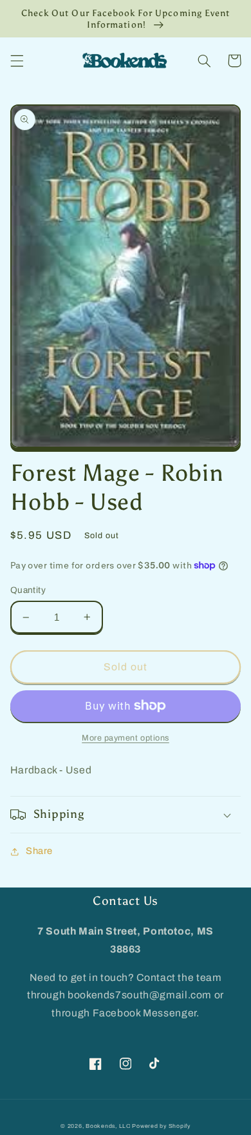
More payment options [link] (125, 737)
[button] (17, 60)
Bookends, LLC (108, 1126)
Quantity (28, 590)
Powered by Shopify (161, 1126)
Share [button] (39, 851)
